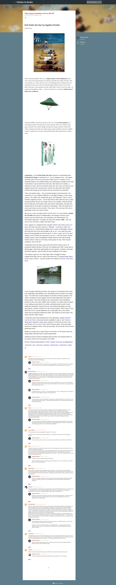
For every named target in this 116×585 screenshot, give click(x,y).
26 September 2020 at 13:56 (41, 371)
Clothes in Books (36, 554)
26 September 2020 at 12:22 (36, 356)
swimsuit (70, 345)
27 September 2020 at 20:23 (40, 504)
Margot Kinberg (32, 371)
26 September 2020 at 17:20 (40, 430)
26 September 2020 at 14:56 (36, 407)
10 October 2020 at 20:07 (44, 397)
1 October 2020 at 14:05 (44, 380)
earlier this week (43, 184)
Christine (30, 486)
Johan (29, 356)
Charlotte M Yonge (54, 345)
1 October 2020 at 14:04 (44, 362)
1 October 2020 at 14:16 (44, 540)
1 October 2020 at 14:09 (44, 437)
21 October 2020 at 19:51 (44, 554)
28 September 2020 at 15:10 (39, 533)
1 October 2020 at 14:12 (44, 493)
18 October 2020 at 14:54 (36, 549)
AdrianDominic (31, 504)
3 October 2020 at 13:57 (44, 389)
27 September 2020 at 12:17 (38, 486)
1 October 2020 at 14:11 (44, 456)
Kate (29, 446)
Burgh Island (46, 345)
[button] (25, 17)
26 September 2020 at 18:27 (39, 468)
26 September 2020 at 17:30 (36, 446)
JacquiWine (31, 533)
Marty (29, 407)
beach (34, 345)
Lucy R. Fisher (31, 430)
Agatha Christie (28, 345)
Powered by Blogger (58, 583)
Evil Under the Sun (63, 345)
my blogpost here (58, 177)
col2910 (30, 549)
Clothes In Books (25, 2)
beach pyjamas (39, 345)
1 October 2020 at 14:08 (44, 419)
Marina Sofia (31, 468)
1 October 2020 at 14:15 (44, 519)
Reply (29, 368)
